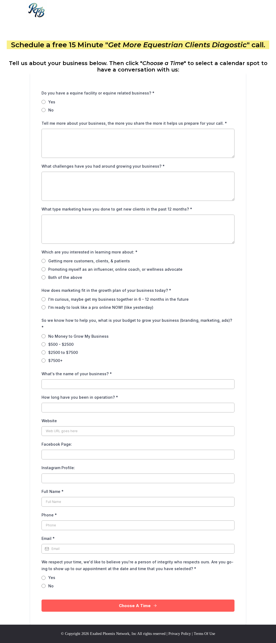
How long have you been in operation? (80, 397)
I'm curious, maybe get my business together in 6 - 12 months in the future (118, 299)
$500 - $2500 (61, 344)
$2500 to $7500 (63, 352)
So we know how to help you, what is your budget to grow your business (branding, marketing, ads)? (137, 323)
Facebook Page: (57, 444)
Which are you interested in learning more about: (89, 252)
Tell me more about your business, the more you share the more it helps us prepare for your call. (134, 123)
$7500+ (55, 360)
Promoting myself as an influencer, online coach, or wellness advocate (115, 269)
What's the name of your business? (77, 373)
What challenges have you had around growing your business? (103, 166)
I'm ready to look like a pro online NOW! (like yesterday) (100, 307)
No (51, 110)
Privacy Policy (179, 634)
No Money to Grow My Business (78, 336)
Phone (49, 515)
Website (49, 420)
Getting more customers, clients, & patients (89, 261)
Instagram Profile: (58, 467)
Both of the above (65, 277)
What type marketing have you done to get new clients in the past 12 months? (117, 209)
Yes (51, 102)
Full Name (53, 491)
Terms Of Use (204, 634)
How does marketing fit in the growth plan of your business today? (106, 290)
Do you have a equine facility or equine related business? (98, 93)
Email (48, 538)
